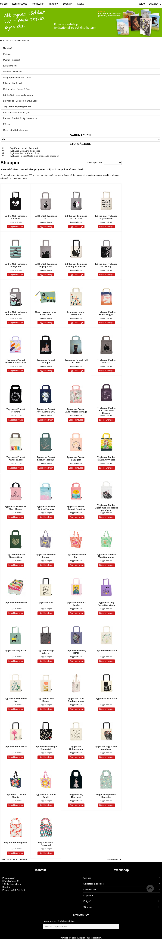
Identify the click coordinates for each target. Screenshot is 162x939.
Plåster (6, 124)
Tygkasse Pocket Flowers (15, 410)
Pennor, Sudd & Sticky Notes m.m (20, 118)
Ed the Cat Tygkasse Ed (46, 217)
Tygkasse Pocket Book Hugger (106, 313)
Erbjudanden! (10, 65)
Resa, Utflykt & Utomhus (15, 130)
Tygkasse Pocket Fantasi (106, 361)
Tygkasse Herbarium (106, 650)
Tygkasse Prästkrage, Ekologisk (45, 747)
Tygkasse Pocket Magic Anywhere (106, 458)
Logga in (67, 4)
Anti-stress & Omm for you (16, 112)
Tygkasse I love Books (45, 699)
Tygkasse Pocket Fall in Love (76, 361)
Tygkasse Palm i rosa (15, 746)
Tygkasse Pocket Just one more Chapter (106, 410)
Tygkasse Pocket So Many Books (16, 507)
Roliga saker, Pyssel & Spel (16, 89)
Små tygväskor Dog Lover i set (45, 313)
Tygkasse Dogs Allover (45, 651)
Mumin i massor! (11, 60)
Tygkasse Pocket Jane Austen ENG (45, 410)
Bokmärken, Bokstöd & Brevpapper (20, 100)
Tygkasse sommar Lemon (46, 555)
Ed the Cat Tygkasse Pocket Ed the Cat (16, 313)
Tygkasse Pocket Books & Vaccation (15, 361)
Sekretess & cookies (93, 883)
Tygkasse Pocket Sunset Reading (76, 507)
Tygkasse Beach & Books (76, 603)
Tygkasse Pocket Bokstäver (76, 313)
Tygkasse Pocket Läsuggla (76, 458)
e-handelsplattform (93, 938)
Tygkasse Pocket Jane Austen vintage (76, 410)
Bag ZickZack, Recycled (45, 843)
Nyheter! (7, 48)
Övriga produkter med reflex (17, 77)
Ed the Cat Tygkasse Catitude (16, 217)
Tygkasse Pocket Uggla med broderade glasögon (34, 156)
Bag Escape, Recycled (76, 795)
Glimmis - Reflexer (12, 71)
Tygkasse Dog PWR (15, 650)
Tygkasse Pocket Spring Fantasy (46, 507)
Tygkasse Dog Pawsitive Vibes (106, 603)
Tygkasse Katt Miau (106, 698)
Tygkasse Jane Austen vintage (76, 699)
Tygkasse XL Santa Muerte (15, 795)
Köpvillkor (38, 4)
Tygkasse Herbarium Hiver (16, 699)
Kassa (80, 4)
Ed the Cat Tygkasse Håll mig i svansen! (76, 265)
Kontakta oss (19, 4)
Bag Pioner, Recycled (15, 842)
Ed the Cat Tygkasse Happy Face (46, 265)
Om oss (4, 4)
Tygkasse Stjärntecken (76, 747)
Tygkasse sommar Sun (76, 555)
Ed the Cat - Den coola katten (18, 95)
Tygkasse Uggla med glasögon (25, 151)
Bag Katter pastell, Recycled (24, 148)
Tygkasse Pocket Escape (46, 361)
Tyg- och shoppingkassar (17, 41)
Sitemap (87, 907)
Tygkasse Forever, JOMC (76, 651)
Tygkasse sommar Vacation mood (106, 555)
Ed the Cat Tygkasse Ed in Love (76, 217)
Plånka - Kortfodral (12, 83)
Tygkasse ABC (46, 602)
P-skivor (7, 54)
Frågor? (53, 4)
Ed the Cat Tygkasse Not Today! (106, 265)
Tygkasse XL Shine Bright (46, 795)
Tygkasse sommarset (15, 602)
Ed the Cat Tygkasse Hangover (16, 265)
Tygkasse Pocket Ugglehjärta (15, 555)
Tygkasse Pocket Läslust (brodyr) (46, 458)
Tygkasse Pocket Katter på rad (25, 153)
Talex (73, 938)
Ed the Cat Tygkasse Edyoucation (106, 217)
